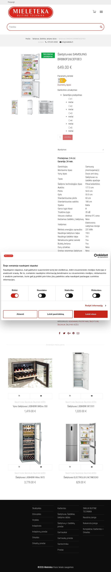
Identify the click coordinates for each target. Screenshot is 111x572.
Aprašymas (62, 150)
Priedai (60, 550)
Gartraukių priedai (65, 538)
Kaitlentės (62, 508)
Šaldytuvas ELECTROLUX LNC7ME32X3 (81, 477)
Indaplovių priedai (39, 531)
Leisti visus (90, 314)
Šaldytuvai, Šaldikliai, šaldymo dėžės (44, 39)
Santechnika (63, 544)
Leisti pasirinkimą (55, 314)
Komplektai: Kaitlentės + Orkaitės (93, 531)
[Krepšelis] (94, 11)
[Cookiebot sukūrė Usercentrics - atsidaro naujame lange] (96, 256)
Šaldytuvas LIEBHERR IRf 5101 (80, 406)
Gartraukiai (62, 532)
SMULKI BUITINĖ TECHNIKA (90, 510)
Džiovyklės (36, 514)
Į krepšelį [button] (19, 396)
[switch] (42, 295)
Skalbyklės (36, 508)
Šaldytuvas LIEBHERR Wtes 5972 (30, 477)
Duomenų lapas (64, 85)
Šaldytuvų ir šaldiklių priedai (66, 525)
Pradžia (28, 39)
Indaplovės (36, 526)
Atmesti (20, 314)
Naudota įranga (89, 517)
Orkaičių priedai (38, 543)
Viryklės (35, 520)
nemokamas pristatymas (78, 321)
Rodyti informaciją (94, 305)
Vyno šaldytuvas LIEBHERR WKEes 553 (30, 406)
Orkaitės (35, 537)
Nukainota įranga (90, 523)
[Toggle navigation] (101, 11)
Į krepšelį (67, 137)
